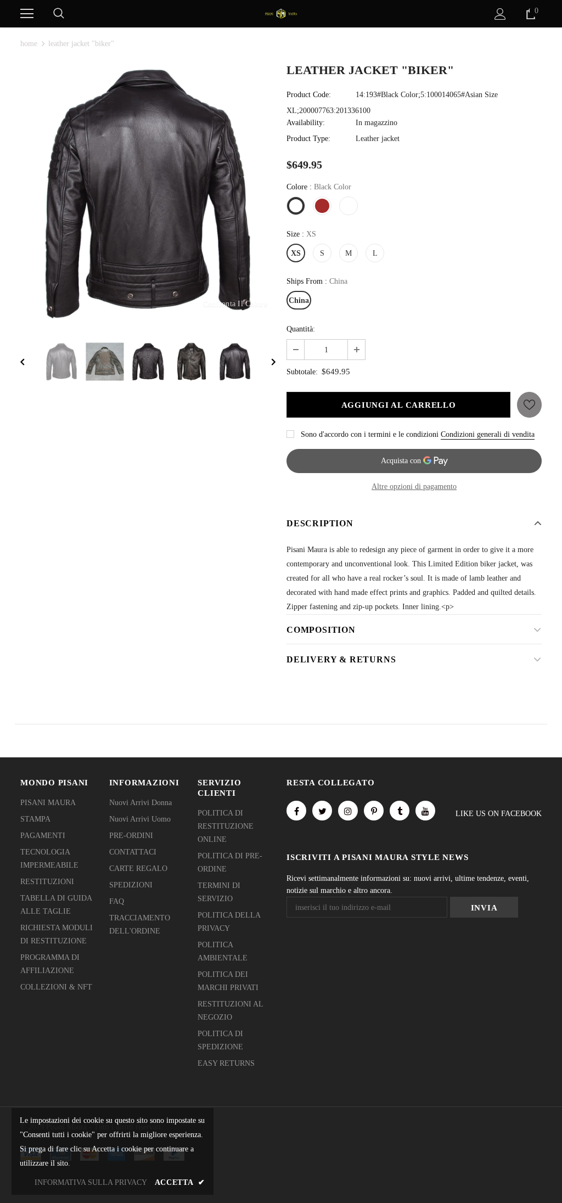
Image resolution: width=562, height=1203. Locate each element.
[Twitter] (322, 810)
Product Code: (308, 95)
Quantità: (300, 329)
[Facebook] (296, 810)
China (299, 300)
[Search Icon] (58, 13)
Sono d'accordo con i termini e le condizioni (370, 434)
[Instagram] (348, 810)
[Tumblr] (399, 810)
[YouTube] (425, 810)
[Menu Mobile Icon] (26, 13)
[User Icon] (500, 14)
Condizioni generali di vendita (488, 434)
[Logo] (281, 13)
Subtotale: (302, 372)
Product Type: (308, 138)
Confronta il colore (235, 304)
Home (28, 44)
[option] (148, 193)
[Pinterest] (374, 810)
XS (296, 253)
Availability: (305, 123)
